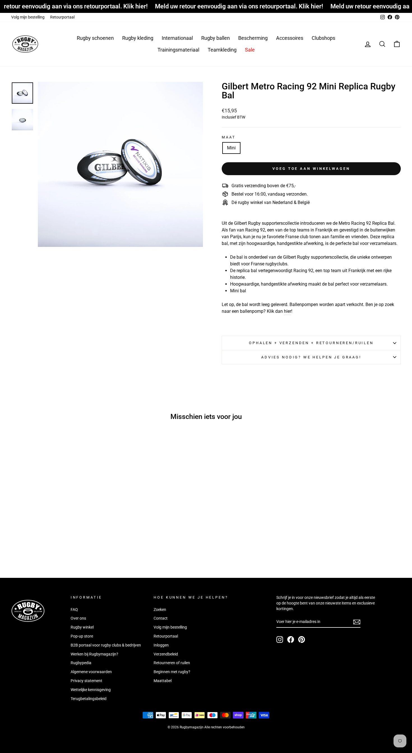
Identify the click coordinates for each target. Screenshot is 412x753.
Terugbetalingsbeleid (89, 698)
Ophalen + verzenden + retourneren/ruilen (311, 343)
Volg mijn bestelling (28, 17)
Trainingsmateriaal (178, 50)
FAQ (74, 609)
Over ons (78, 618)
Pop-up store (82, 636)
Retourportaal (62, 17)
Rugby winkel (82, 627)
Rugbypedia (81, 663)
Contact (161, 618)
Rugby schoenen (95, 38)
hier (287, 311)
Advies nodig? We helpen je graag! (311, 357)
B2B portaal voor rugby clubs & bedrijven (106, 645)
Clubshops (323, 38)
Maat (228, 137)
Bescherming (253, 38)
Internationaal (177, 38)
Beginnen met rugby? (172, 671)
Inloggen (161, 645)
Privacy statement (86, 680)
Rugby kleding (137, 38)
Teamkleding (222, 50)
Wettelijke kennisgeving (91, 689)
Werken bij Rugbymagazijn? (94, 654)
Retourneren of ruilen (172, 663)
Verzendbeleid (166, 654)
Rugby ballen (215, 38)
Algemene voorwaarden (91, 671)
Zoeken (160, 609)
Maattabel (163, 680)
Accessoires (289, 38)
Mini (231, 147)
